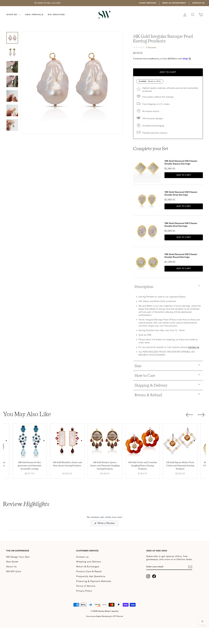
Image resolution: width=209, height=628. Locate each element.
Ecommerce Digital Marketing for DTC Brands (104, 616)
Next (6, 440)
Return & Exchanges (87, 567)
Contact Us (198, 3)
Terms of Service (85, 586)
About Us (11, 567)
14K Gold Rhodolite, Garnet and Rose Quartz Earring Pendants (67, 464)
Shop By (12, 14)
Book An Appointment (174, 3)
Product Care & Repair (89, 571)
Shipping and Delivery (88, 562)
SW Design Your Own (18, 557)
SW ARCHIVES (56, 14)
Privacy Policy (84, 591)
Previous (15, 440)
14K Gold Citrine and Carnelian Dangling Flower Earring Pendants (142, 465)
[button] (144, 47)
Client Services (147, 3)
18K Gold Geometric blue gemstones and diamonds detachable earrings (29, 465)
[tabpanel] (29, 440)
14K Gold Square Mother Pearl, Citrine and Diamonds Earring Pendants (180, 465)
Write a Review (107, 524)
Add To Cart (183, 175)
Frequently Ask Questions (90, 576)
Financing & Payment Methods (93, 581)
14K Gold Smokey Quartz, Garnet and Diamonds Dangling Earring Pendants (104, 465)
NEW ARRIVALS (34, 14)
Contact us (193, 347)
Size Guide (12, 562)
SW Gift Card (13, 571)
